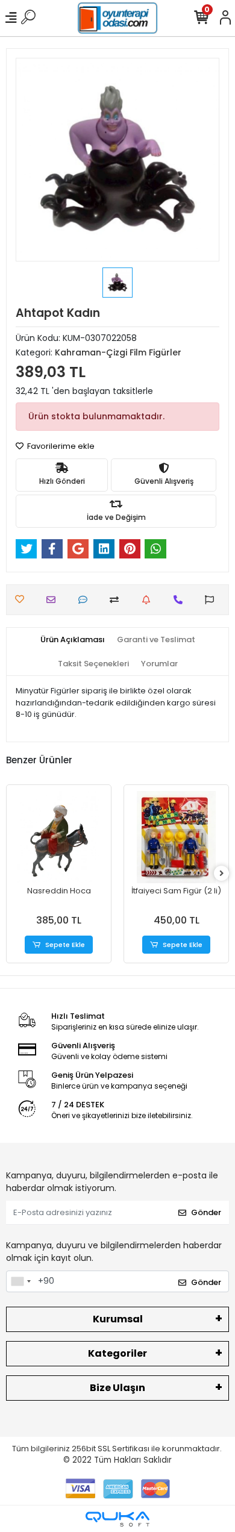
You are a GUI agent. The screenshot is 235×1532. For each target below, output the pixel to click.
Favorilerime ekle (60, 446)
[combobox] (20, 1281)
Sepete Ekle (65, 944)
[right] (222, 874)
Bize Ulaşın (117, 1388)
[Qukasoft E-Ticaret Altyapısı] (117, 1519)
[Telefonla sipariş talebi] (181, 599)
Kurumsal (118, 1319)
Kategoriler (117, 1353)
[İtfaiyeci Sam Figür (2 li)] (176, 837)
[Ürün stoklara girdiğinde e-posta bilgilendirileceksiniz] (149, 599)
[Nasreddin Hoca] (59, 837)
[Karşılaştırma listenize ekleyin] (117, 599)
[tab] (72, 640)
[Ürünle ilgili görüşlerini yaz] (85, 599)
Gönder (206, 1212)
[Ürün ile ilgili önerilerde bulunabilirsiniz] (212, 599)
